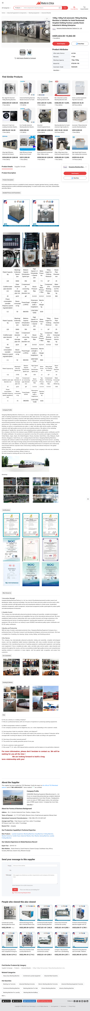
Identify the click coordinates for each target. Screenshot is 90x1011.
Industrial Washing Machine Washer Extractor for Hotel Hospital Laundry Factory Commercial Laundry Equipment (27, 99)
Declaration (63, 1006)
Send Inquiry (61, 43)
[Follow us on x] (77, 1001)
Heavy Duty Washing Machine (11, 976)
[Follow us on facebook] (74, 1001)
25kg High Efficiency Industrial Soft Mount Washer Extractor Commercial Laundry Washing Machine (8, 153)
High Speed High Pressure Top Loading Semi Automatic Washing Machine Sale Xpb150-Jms (80, 153)
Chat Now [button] (81, 44)
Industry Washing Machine (66, 988)
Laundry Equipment (17, 834)
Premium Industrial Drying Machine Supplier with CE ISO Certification (79, 924)
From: (9, 866)
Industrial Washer (46, 13)
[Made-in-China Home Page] (45, 3)
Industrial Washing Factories (27, 984)
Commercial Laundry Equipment (32, 976)
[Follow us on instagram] (80, 1001)
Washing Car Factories (9, 984)
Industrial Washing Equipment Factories (72, 984)
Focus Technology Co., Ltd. (32, 1006)
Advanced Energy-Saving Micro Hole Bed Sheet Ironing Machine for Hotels (27, 924)
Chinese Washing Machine (48, 988)
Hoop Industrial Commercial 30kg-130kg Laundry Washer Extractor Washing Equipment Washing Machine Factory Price (44, 153)
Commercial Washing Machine (11, 988)
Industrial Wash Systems (51, 976)
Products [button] (17, 8)
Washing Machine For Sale (30, 988)
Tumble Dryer (16, 836)
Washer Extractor (7, 836)
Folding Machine (48, 834)
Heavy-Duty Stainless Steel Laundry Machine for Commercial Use (26, 951)
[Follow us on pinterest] (85, 1001)
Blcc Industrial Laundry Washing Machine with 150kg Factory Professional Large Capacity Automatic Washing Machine (62, 99)
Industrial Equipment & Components (17, 13)
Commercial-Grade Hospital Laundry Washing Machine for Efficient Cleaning (44, 924)
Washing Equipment (34, 13)
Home (3, 13)
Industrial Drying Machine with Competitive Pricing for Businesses (9, 951)
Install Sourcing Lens (45, 1001)
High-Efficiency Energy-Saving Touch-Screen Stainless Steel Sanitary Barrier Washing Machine (26, 153)
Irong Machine (39, 834)
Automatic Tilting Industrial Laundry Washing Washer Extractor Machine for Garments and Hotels (79, 126)
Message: (8, 875)
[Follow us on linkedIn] (87, 1001)
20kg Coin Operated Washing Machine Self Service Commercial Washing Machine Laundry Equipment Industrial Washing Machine (45, 99)
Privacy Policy (72, 1006)
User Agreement (54, 1006)
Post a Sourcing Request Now (21, 892)
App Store (6, 1001)
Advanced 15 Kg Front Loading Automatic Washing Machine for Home (10, 126)
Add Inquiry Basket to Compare (26, 58)
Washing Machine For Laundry (11, 992)
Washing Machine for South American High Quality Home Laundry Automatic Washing (62, 126)
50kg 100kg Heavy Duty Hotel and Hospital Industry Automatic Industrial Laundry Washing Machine (62, 153)
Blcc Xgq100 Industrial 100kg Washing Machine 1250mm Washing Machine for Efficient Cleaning (9, 99)
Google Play (17, 1001)
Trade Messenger (29, 1001)
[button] (3, 3)
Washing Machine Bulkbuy (30, 992)
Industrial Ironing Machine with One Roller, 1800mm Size (79, 951)
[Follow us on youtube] (82, 1001)
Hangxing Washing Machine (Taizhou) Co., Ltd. (69, 28)
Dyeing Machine (44, 836)
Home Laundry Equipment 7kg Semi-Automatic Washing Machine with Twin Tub (79, 99)
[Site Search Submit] (65, 8)
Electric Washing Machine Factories (48, 984)
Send (15, 889)
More (3, 995)
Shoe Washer (35, 836)
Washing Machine (29, 834)
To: (10, 870)
